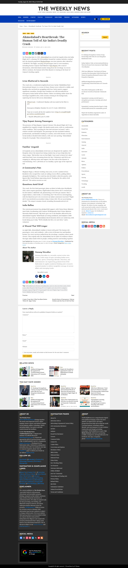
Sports (83, 17)
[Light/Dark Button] (95, 19)
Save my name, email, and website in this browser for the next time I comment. (46, 352)
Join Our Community (56, 473)
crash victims (54, 288)
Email (25, 341)
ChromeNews (68, 566)
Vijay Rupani (53, 66)
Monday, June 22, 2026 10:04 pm (69, 406)
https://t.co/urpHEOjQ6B (62, 112)
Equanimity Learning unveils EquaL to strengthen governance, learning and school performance (94, 100)
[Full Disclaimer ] (24, 526)
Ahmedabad (45, 57)
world (83, 187)
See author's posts (42, 272)
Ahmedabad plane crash (46, 286)
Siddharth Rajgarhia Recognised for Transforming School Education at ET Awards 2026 (38, 372)
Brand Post (85, 129)
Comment (26, 315)
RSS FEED (53, 484)
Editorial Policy (55, 455)
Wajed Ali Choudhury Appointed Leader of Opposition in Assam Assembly (66, 371)
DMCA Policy (54, 452)
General (84, 145)
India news (49, 290)
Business (25, 17)
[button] (99, 19)
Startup (33, 17)
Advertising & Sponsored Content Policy (62, 423)
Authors (53, 431)
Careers (53, 436)
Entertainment (31, 21)
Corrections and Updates (58, 447)
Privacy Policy (55, 479)
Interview (84, 152)
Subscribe (106, 19)
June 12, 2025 (45, 117)
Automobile (75, 17)
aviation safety (26, 288)
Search (85, 32)
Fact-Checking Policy (56, 463)
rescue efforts (64, 290)
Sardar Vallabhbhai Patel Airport (30, 292)
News (24, 33)
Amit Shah (60, 286)
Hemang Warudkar (28, 47)
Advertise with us (56, 421)
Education (21, 21)
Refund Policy (54, 481)
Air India (55, 286)
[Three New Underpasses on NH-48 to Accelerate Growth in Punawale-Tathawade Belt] (55, 402)
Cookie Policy (54, 444)
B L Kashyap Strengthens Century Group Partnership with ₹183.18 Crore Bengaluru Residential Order (94, 56)
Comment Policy (55, 439)
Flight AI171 (35, 290)
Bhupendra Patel (33, 288)
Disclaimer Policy (55, 450)
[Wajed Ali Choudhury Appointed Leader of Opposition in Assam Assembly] (54, 371)
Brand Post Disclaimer (57, 434)
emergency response (27, 290)
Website (25, 346)
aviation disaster (66, 286)
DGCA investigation (62, 288)
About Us (88, 211)
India (19, 17)
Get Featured (54, 465)
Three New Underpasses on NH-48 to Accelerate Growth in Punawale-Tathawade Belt (94, 91)
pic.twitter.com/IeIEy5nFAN (36, 114)
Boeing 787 (40, 288)
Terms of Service (38, 524)
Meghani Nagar (56, 290)
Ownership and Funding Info (59, 476)
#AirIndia (38, 286)
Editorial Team (55, 457)
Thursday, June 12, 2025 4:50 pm (42, 47)
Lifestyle (84, 158)
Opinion (84, 164)
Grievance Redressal (56, 468)
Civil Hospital (47, 288)
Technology (48, 17)
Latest (32, 33)
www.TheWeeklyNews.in (89, 199)
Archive (53, 429)
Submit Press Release (57, 489)
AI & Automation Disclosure (58, 426)
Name (25, 335)
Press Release (85, 171)
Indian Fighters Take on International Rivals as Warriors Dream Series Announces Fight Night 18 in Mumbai (95, 65)
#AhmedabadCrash (30, 286)
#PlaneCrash (31, 102)
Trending (67, 17)
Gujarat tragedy (42, 290)
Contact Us (54, 442)
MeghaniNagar (45, 61)
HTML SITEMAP (55, 471)
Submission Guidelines (57, 487)
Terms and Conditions (57, 492)
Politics (40, 17)
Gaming (84, 142)
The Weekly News (64, 8)
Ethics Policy (54, 460)
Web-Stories (58, 17)
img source (48, 77)
